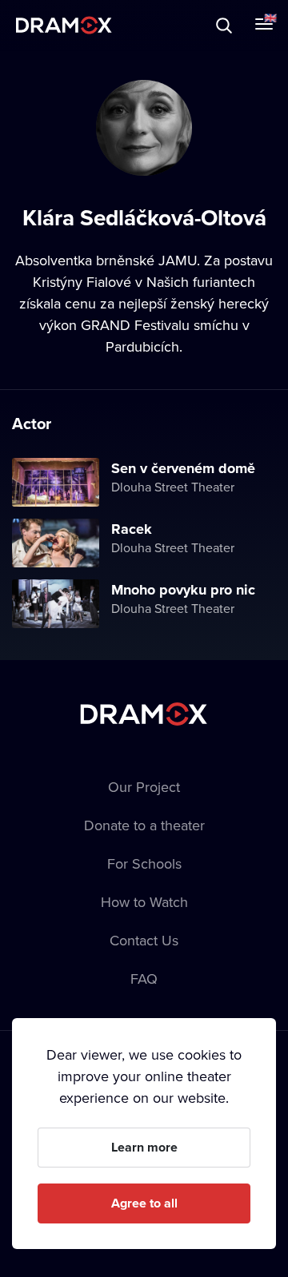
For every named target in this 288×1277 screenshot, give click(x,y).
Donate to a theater (144, 825)
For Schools (144, 863)
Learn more (144, 1147)
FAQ (144, 979)
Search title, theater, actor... (112, 25)
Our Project (144, 787)
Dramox (64, 25)
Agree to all (144, 1203)
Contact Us (144, 940)
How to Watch (144, 902)
